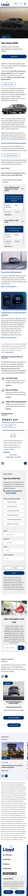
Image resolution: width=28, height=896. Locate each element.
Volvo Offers (18, 10)
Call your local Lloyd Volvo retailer (14, 492)
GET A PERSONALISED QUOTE (11, 155)
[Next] (25, 463)
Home (3, 10)
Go (21, 647)
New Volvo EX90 (7, 11)
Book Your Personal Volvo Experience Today (13, 143)
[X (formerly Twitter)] (12, 874)
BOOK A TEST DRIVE (8, 84)
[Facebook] (4, 874)
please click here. (9, 352)
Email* (5, 547)
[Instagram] (7, 874)
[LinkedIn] (9, 874)
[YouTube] (15, 874)
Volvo (9, 10)
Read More (8, 385)
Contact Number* (9, 555)
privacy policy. (20, 589)
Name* (6, 531)
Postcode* (6, 539)
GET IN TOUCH (5, 168)
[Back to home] (5, 3)
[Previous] (2, 463)
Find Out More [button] (13, 888)
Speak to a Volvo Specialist (8, 286)
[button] (8, 892)
